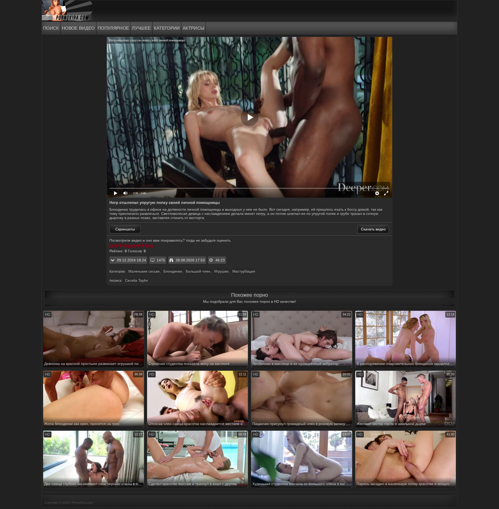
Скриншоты (125, 229)
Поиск (51, 28)
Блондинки (172, 271)
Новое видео (78, 28)
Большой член (198, 271)
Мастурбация (243, 271)
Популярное (113, 28)
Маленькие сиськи (144, 271)
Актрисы (194, 28)
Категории (167, 28)
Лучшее (141, 28)
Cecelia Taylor (136, 280)
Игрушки (221, 271)
